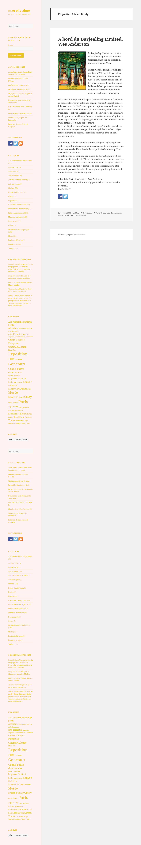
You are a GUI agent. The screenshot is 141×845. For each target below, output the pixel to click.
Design (10, 196)
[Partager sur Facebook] (60, 196)
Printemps (13, 410)
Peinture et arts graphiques (18, 229)
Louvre (27, 382)
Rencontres (26, 413)
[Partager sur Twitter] (65, 196)
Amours (22, 328)
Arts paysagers (14, 184)
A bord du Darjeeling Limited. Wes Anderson (90, 41)
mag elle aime (19, 10)
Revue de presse (14, 244)
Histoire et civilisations (17, 204)
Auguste (26, 334)
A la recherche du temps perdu (20, 161)
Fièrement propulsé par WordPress (71, 234)
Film (11, 359)
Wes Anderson (63, 215)
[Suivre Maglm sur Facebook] (10, 143)
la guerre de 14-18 (17, 378)
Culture (21, 347)
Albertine (13, 328)
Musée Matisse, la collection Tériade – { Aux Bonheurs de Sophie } (20, 298)
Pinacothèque (24, 407)
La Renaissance (15, 382)
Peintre (13, 407)
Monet (28, 389)
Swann (28, 417)
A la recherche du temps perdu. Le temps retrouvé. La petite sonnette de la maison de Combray (20, 268)
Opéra (10, 225)
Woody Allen (25, 423)
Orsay (28, 397)
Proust (20, 411)
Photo (10, 236)
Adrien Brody (101, 213)
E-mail (11, 45)
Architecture (13, 167)
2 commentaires (79, 215)
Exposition (12, 200)
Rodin (10, 417)
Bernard (22, 337)
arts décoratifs (15, 334)
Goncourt (16, 363)
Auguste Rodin (13, 337)
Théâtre (11, 248)
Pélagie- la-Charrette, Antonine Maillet (19, 277)
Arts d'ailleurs (13, 175)
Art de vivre (12, 171)
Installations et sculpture (18, 209)
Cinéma (11, 188)
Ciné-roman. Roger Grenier (19, 85)
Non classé (12, 221)
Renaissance (14, 413)
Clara (10, 282)
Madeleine (12, 385)
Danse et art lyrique (16, 192)
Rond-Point (19, 417)
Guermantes (15, 372)
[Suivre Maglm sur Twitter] (15, 143)
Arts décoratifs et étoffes (17, 180)
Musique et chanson (16, 217)
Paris (23, 401)
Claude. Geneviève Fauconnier (20, 113)
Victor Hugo (23, 421)
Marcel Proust (16, 388)
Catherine (29, 337)
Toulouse (13, 420)
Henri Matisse (14, 375)
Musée (13, 392)
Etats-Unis (12, 350)
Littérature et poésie (16, 213)
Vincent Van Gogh (14, 423)
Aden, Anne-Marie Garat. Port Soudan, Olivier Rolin (20, 73)
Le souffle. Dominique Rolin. (19, 89)
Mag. (77, 213)
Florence (18, 359)
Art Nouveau (13, 331)
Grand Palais (16, 368)
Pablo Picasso (13, 403)
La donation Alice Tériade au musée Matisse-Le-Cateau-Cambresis (19, 303)
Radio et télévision (15, 240)
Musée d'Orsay (16, 396)
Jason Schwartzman (114, 213)
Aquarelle (28, 328)
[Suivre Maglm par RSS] (20, 143)
